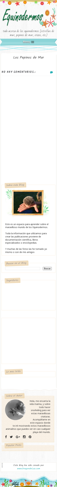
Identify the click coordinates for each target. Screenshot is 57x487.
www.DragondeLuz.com (28, 468)
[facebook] (6, 437)
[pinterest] (30, 437)
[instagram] (24, 437)
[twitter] (11, 437)
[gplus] (18, 437)
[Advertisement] (28, 153)
